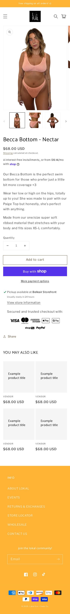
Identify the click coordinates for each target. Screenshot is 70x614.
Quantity (9, 237)
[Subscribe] (58, 559)
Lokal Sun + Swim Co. (39, 606)
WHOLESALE (17, 524)
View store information (24, 302)
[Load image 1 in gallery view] (17, 120)
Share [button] (12, 336)
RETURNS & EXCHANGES (26, 506)
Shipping (8, 153)
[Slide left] (4, 121)
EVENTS (13, 497)
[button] (5, 16)
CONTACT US (17, 534)
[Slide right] (66, 121)
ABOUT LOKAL (18, 488)
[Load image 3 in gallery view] (52, 120)
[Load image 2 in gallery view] (35, 120)
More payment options (35, 281)
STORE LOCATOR (20, 515)
